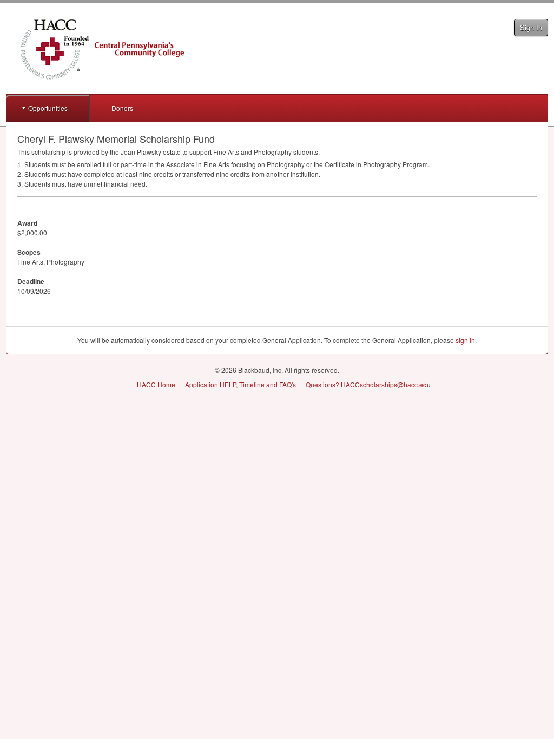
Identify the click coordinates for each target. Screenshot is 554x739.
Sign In (531, 27)
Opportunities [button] (48, 108)
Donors (122, 108)
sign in (465, 340)
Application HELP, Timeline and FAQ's (240, 384)
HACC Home (156, 384)
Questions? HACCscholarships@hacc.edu (368, 384)
